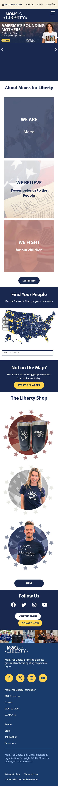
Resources (10, 743)
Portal (30, 4)
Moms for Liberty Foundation (20, 690)
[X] (20, 678)
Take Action (11, 737)
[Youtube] (44, 604)
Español (51, 4)
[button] (52, 13)
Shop (40, 4)
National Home (13, 4)
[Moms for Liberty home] (29, 649)
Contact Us (10, 715)
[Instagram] (34, 604)
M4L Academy (12, 696)
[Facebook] (13, 604)
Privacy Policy (12, 774)
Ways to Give (12, 709)
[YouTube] (43, 678)
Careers (9, 702)
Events (8, 724)
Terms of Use (31, 774)
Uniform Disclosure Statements (21, 779)
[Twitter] (23, 604)
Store (7, 731)
